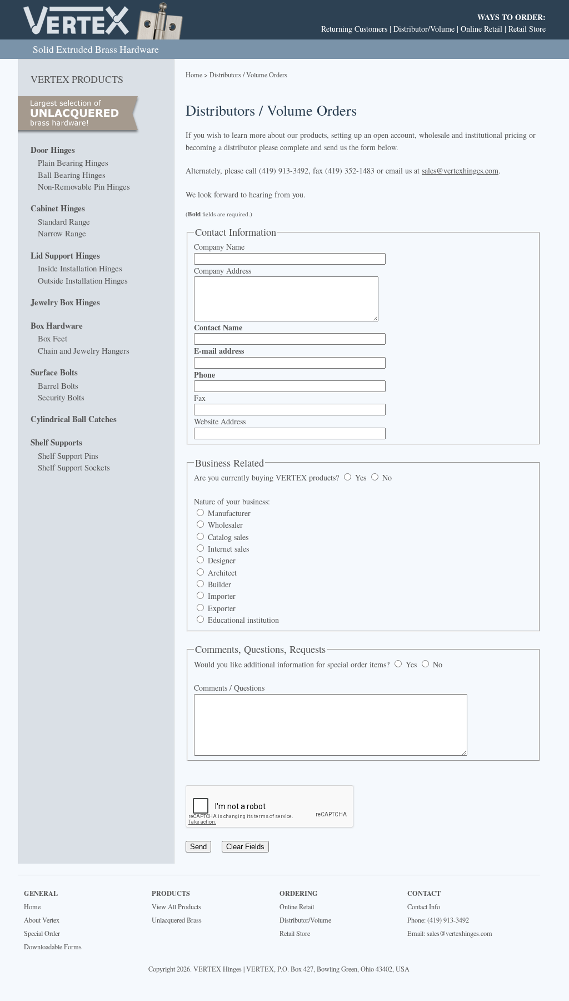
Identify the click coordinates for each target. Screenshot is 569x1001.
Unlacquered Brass (177, 919)
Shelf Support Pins (68, 455)
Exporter (221, 608)
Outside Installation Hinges (83, 280)
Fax (200, 398)
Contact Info (423, 906)
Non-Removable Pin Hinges (84, 186)
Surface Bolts (54, 372)
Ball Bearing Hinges (72, 174)
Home (194, 74)
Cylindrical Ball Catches (74, 419)
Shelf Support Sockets (74, 467)
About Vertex (41, 919)
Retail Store (527, 28)
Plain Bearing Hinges (73, 162)
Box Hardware (57, 325)
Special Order (42, 933)
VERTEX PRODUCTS (77, 79)
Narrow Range (62, 233)
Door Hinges (53, 149)
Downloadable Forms (53, 946)
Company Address (222, 270)
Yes (359, 477)
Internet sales (227, 548)
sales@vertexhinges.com (460, 170)
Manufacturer (228, 513)
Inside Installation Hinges (80, 268)
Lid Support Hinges (65, 255)
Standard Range (64, 221)
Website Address (220, 421)
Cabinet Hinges (58, 208)
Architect (221, 572)
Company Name (219, 246)
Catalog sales (227, 537)
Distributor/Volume (424, 28)
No (386, 477)
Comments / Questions (229, 687)
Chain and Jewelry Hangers (83, 350)
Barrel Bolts (58, 385)
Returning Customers (354, 28)
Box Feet (52, 338)
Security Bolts (61, 397)
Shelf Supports (56, 442)
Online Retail (481, 28)
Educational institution (242, 620)
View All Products (176, 906)
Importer (221, 596)
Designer (221, 560)
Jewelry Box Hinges (65, 302)
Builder (218, 584)
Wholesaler (224, 524)
